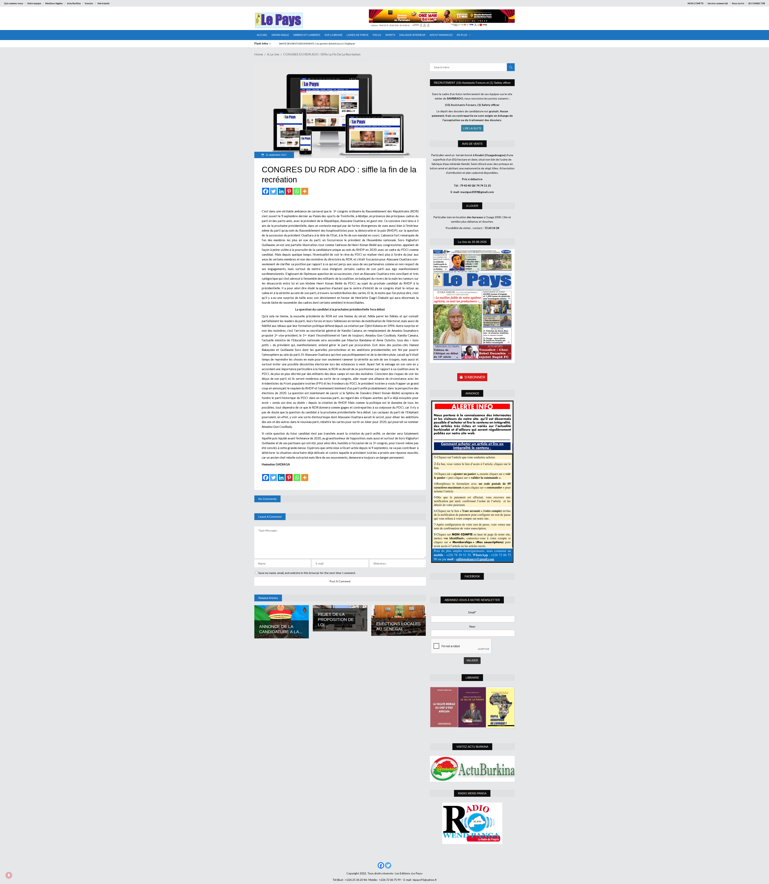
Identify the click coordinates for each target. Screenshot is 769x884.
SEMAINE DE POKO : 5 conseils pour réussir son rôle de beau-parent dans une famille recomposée (331, 43)
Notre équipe (34, 3)
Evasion (89, 3)
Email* (472, 612)
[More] (304, 191)
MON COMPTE (696, 3)
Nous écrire (738, 3)
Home (258, 54)
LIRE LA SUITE (472, 128)
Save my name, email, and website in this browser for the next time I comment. (307, 573)
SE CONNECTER (756, 3)
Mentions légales (54, 3)
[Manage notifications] (9, 875)
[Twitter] (273, 191)
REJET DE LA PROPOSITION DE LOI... (336, 619)
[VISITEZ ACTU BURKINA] (472, 769)
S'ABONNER (474, 377)
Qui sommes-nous (13, 3)
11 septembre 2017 (276, 155)
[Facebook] (265, 191)
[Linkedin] (281, 191)
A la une (273, 54)
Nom (472, 626)
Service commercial (718, 3)
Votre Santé (103, 3)
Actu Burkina (74, 3)
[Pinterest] (289, 191)
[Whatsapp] (296, 191)
